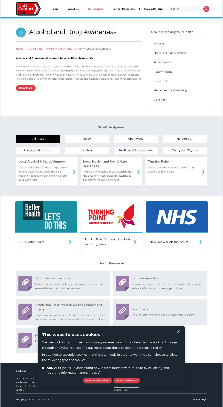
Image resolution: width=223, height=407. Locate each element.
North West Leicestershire (136, 150)
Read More (25, 88)
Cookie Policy (121, 390)
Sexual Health (161, 81)
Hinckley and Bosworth (38, 150)
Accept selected (178, 331)
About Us (73, 9)
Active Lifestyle (162, 62)
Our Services (95, 9)
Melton (87, 150)
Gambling (159, 99)
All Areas (38, 138)
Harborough (185, 138)
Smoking (159, 43)
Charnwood (136, 138)
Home (54, 9)
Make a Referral (153, 9)
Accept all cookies (97, 380)
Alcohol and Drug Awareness (170, 53)
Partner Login (200, 399)
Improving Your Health (60, 48)
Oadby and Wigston (185, 150)
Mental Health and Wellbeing (170, 90)
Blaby (87, 138)
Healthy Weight (163, 71)
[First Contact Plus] (28, 8)
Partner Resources (124, 9)
